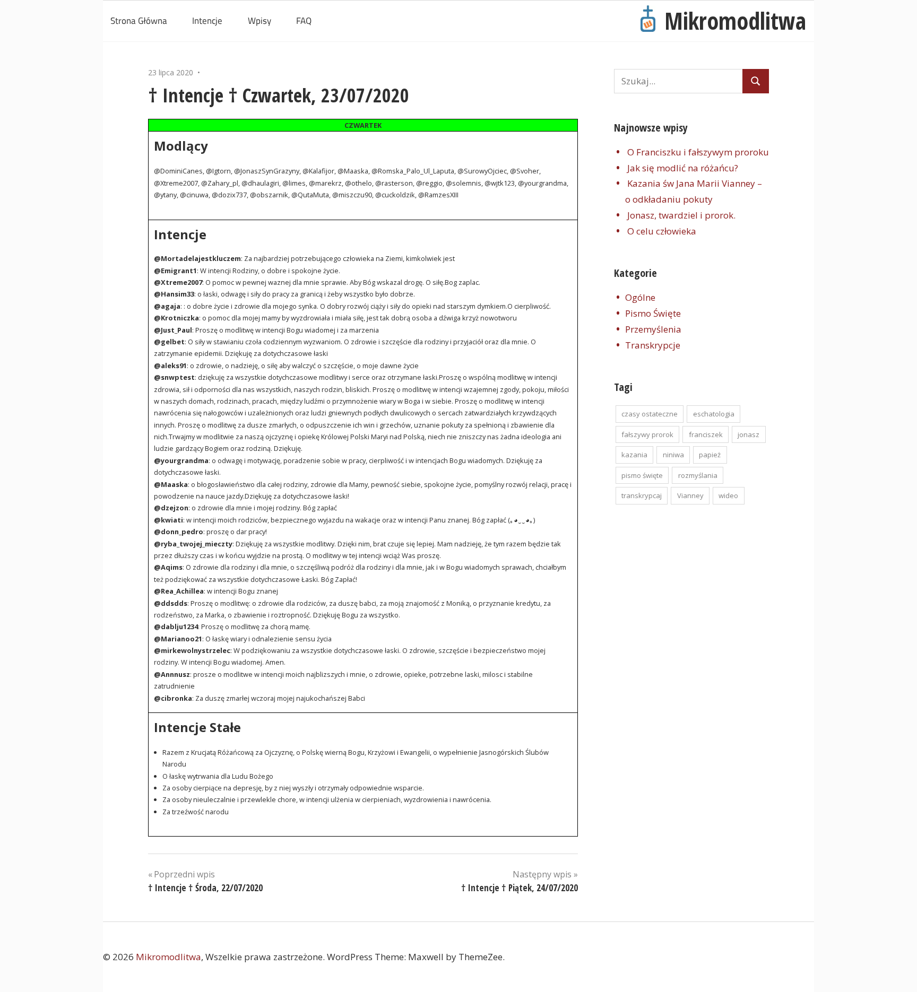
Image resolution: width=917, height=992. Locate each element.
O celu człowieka (661, 231)
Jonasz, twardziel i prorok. (681, 215)
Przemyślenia (653, 329)
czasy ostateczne (649, 414)
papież (710, 454)
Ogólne (640, 297)
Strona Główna (138, 21)
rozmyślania (697, 475)
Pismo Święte (653, 313)
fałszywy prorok (647, 434)
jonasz (748, 434)
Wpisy (259, 21)
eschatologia (713, 414)
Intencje (207, 21)
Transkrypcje (652, 345)
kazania (634, 454)
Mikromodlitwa (735, 21)
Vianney (690, 495)
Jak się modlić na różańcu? (682, 168)
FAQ (304, 21)
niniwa (673, 454)
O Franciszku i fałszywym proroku (698, 152)
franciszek (706, 434)
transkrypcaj (641, 495)
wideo (728, 495)
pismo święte (642, 475)
